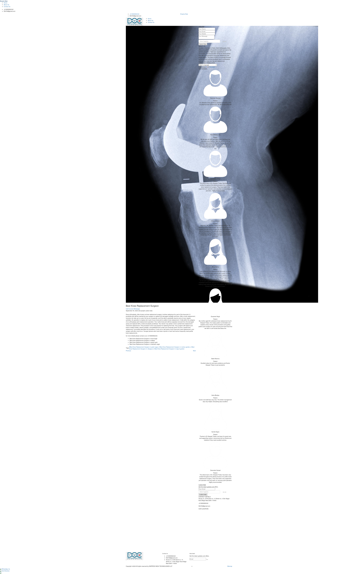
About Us (6, 5)
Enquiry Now (3, 1)
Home (5, 3)
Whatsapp (137, 309)
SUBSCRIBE (203, 494)
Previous (128, 351)
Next (194, 351)
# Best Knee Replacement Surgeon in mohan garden (174, 347)
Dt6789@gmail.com (9, 11)
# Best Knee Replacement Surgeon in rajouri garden (169, 349)
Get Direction (5, 571)
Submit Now (202, 44)
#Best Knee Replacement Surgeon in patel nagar (143, 347)
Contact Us (7, 6)
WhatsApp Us (5, 569)
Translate (212, 67)
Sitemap (229, 566)
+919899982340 (8, 9)
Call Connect (129, 309)
